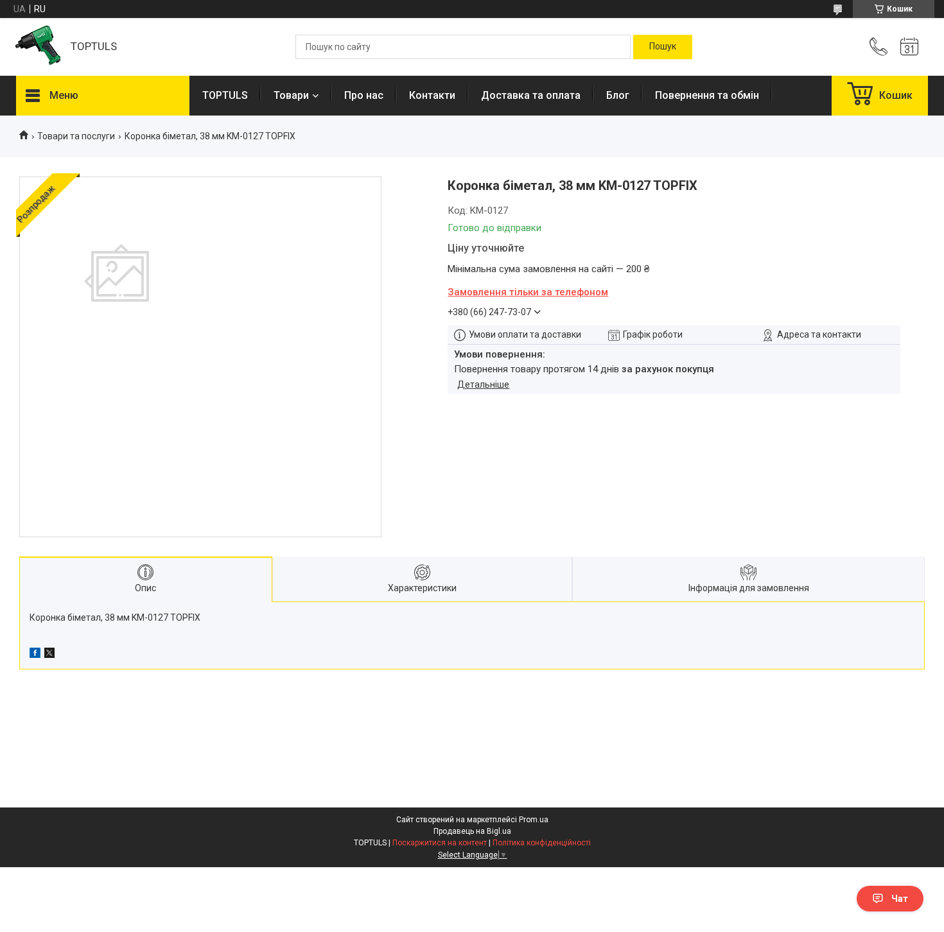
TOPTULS (225, 95)
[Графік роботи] (909, 47)
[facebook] (35, 655)
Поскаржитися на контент (439, 842)
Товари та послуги (76, 136)
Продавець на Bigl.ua (472, 831)
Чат (899, 898)
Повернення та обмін (707, 95)
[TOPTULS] (37, 47)
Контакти (432, 95)
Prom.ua (533, 819)
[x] (49, 655)
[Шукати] (662, 47)
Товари (291, 95)
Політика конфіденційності (542, 842)
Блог (617, 95)
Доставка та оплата (531, 95)
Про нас (363, 95)
